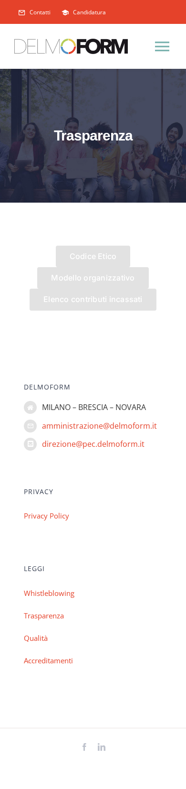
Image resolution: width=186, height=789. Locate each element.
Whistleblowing (49, 593)
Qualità (36, 638)
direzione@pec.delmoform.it (93, 444)
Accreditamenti (48, 660)
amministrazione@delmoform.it (99, 426)
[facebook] (84, 747)
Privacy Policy (46, 515)
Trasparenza (44, 615)
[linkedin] (101, 747)
